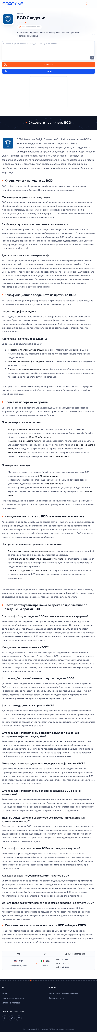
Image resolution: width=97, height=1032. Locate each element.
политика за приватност (13, 998)
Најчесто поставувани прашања (63, 993)
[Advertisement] (48, 92)
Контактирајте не (56, 998)
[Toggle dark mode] (86, 3)
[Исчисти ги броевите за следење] (92, 57)
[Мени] (92, 4)
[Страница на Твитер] (12, 1018)
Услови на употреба (11, 1003)
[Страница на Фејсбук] (4, 1018)
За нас (5, 993)
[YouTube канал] (19, 1018)
